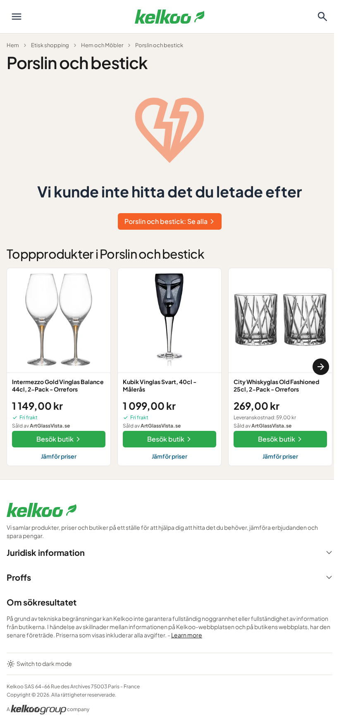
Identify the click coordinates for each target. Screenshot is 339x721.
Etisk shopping (50, 45)
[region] (169, 367)
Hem (13, 45)
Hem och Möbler (102, 45)
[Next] (321, 366)
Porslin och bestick (159, 45)
